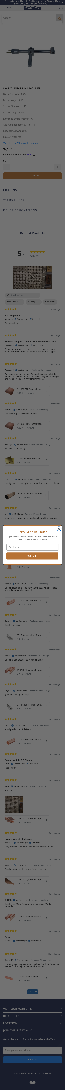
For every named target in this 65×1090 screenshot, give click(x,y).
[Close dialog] (59, 529)
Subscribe (32, 556)
